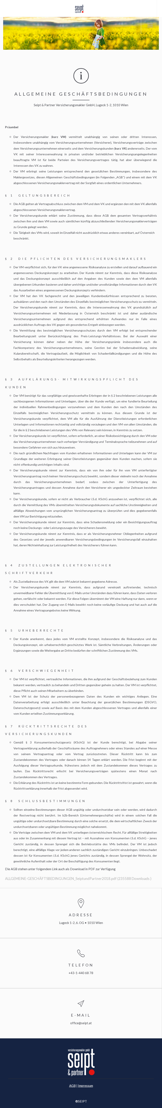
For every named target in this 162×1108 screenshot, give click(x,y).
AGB (72, 1085)
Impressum (85, 1085)
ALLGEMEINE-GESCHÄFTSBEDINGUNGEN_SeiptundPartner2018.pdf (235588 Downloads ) (78, 878)
